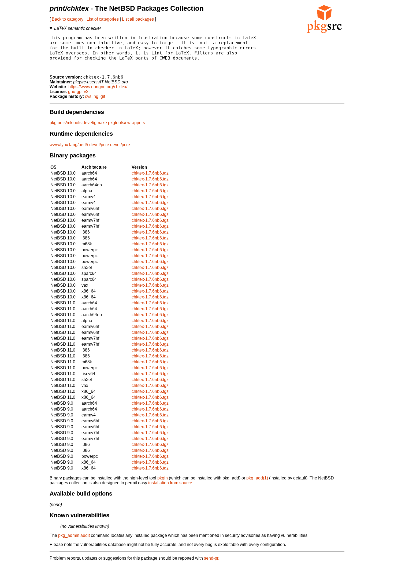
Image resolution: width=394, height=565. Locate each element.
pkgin (162, 478)
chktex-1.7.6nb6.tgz (150, 173)
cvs (88, 96)
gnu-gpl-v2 (78, 91)
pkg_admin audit (74, 535)
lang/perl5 (78, 144)
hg (96, 96)
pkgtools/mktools (65, 122)
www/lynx (59, 144)
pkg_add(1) (257, 478)
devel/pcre (99, 144)
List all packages (138, 19)
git (103, 96)
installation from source (170, 483)
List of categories (103, 19)
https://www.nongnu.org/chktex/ (97, 86)
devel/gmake (95, 122)
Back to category (67, 19)
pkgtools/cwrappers (126, 122)
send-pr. (211, 558)
